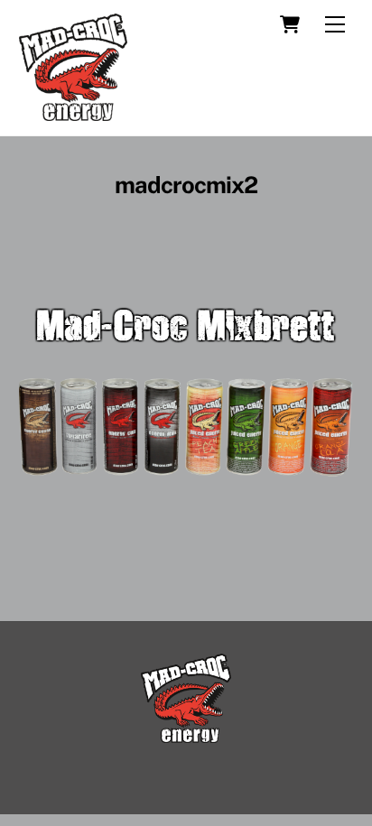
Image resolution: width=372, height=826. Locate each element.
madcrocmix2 (186, 185)
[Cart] (290, 24)
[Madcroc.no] (73, 112)
